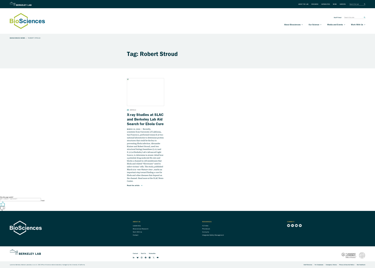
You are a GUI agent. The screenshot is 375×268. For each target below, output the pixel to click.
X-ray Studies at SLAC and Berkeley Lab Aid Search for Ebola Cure (145, 119)
